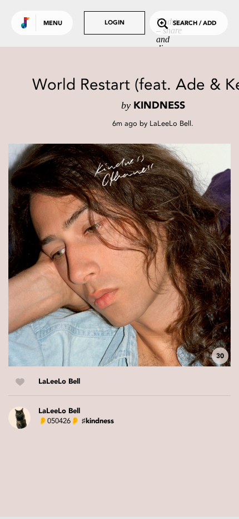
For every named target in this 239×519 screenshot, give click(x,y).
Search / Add (194, 24)
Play (119, 255)
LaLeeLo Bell (170, 123)
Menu (52, 24)
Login (114, 23)
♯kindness (98, 421)
